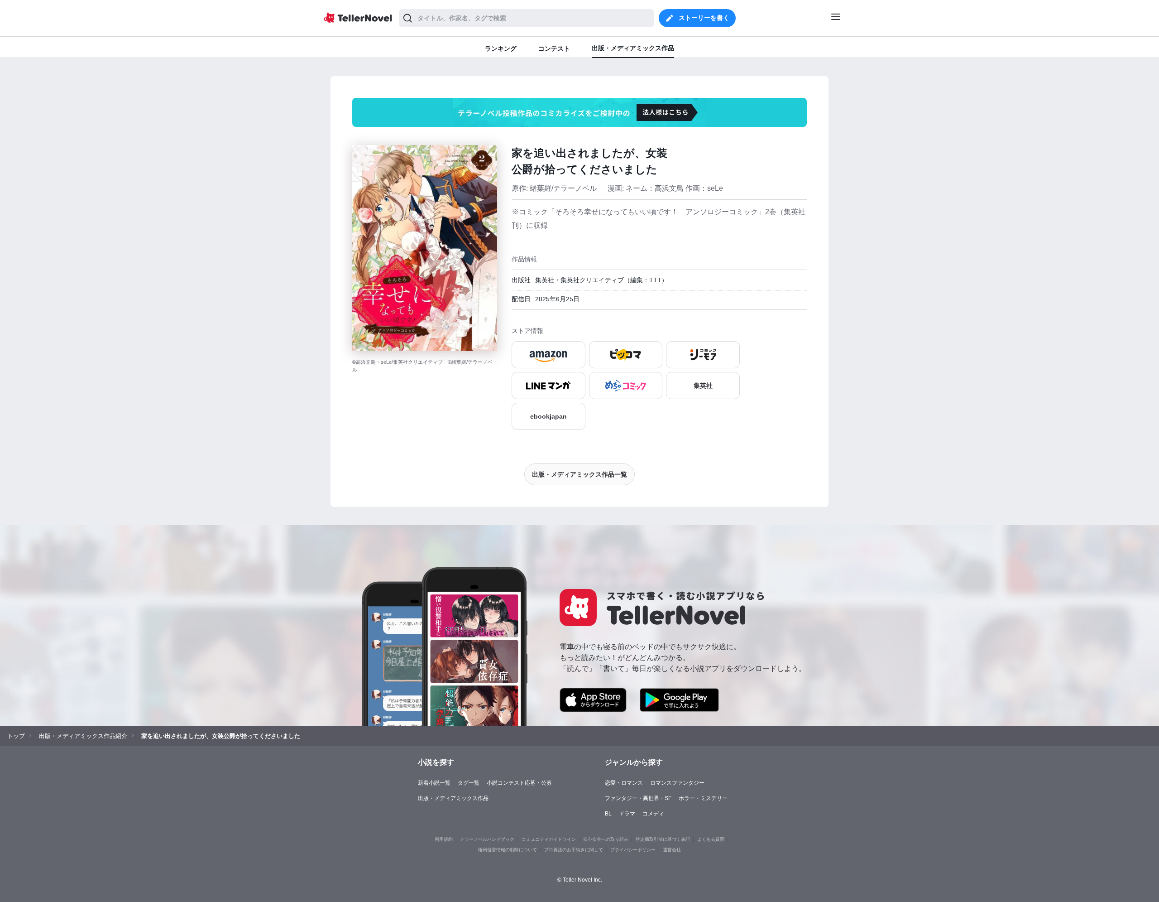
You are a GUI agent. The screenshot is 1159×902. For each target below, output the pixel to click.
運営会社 (672, 849)
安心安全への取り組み (605, 839)
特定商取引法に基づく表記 (663, 839)
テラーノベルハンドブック (487, 839)
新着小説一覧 (434, 783)
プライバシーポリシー (633, 849)
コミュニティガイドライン (549, 839)
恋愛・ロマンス (624, 783)
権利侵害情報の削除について (507, 849)
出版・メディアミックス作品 (453, 798)
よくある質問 (710, 839)
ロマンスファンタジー (677, 783)
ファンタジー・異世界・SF (638, 798)
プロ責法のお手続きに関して (573, 849)
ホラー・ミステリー (703, 798)
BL (608, 813)
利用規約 (444, 839)
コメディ (653, 813)
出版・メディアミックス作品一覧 (579, 474)
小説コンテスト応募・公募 (519, 783)
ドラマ (627, 813)
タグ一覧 (468, 783)
